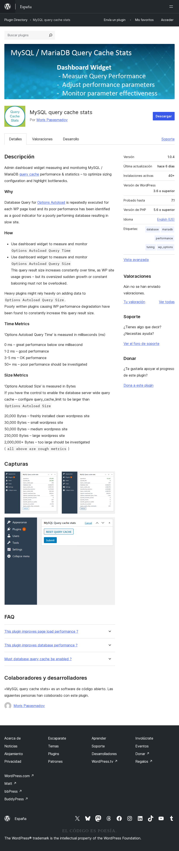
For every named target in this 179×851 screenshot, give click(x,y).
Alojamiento (13, 754)
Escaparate (57, 738)
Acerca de (12, 738)
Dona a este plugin (138, 385)
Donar (142, 754)
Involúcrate (144, 738)
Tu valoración (134, 302)
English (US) (166, 219)
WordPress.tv (105, 761)
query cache (29, 174)
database (152, 229)
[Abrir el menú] (172, 6)
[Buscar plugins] (50, 35)
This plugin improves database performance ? (40, 645)
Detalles (15, 139)
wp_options (165, 247)
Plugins (53, 754)
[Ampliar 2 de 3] (109, 477)
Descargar (164, 116)
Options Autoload (51, 202)
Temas (53, 746)
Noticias (10, 746)
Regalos (144, 761)
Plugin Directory (16, 20)
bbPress (13, 791)
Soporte (168, 139)
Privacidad (12, 761)
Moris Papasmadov (52, 120)
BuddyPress (16, 799)
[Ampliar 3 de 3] (109, 523)
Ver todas (167, 302)
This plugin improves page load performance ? (41, 631)
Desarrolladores (104, 754)
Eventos (142, 746)
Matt (10, 783)
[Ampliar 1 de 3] (52, 477)
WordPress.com (19, 776)
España (20, 818)
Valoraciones (42, 139)
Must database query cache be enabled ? (38, 659)
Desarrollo (71, 139)
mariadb (167, 229)
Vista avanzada (136, 259)
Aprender (99, 738)
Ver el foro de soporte (141, 343)
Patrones (55, 761)
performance (164, 238)
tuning (151, 247)
